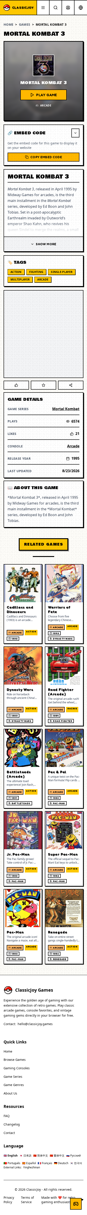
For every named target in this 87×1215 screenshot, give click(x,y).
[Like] (16, 385)
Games (24, 24)
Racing (72, 708)
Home (8, 24)
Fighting (36, 272)
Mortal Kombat (65, 408)
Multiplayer (20, 279)
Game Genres (14, 1085)
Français (45, 1163)
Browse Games (15, 1059)
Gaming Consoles (17, 1068)
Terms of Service (27, 1199)
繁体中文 (57, 1155)
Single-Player (61, 272)
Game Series (13, 1076)
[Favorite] (43, 385)
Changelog (12, 1124)
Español (29, 1163)
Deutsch (61, 1163)
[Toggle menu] (43, 7)
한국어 (76, 1163)
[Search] (56, 7)
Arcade (42, 279)
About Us (10, 1093)
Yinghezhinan (31, 1167)
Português (12, 1163)
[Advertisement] (43, 334)
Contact (9, 1133)
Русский (73, 1155)
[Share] (70, 385)
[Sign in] (68, 7)
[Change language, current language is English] (81, 7)
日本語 (25, 1155)
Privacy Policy (9, 1199)
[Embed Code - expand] (75, 133)
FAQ (7, 1116)
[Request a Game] (76, 1204)
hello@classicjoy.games (35, 1024)
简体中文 (40, 1155)
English (11, 1155)
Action (16, 272)
